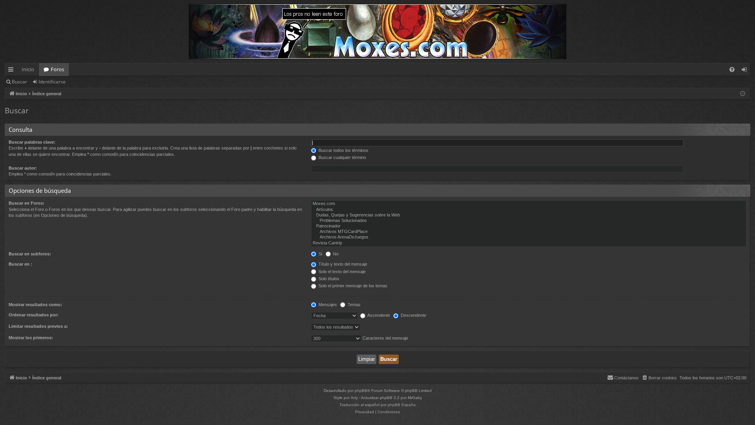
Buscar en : (20, 264)
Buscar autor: (23, 168)
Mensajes (327, 304)
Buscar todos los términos (342, 150)
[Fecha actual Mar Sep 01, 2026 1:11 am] (742, 93)
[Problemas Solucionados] (529, 221)
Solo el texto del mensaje (341, 271)
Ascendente (378, 315)
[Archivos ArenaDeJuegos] (529, 237)
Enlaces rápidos (12, 71)
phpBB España (402, 405)
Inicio (28, 69)
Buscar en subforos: (30, 253)
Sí (319, 253)
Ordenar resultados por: (34, 314)
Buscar (19, 81)
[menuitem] (732, 69)
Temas (353, 304)
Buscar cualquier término (341, 157)
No (335, 253)
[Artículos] (529, 210)
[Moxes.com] (529, 204)
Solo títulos (328, 278)
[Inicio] (377, 31)
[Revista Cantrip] (529, 243)
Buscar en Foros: (26, 203)
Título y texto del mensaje (342, 264)
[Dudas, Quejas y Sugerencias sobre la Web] (529, 215)
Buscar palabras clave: (32, 142)
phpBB (361, 390)
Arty (354, 397)
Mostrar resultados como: (35, 304)
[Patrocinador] (529, 226)
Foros (57, 69)
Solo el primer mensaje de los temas (352, 285)
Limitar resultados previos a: (38, 326)
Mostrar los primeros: (31, 337)
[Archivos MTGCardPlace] (529, 232)
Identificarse (52, 81)
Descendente (413, 315)
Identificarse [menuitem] (745, 71)
